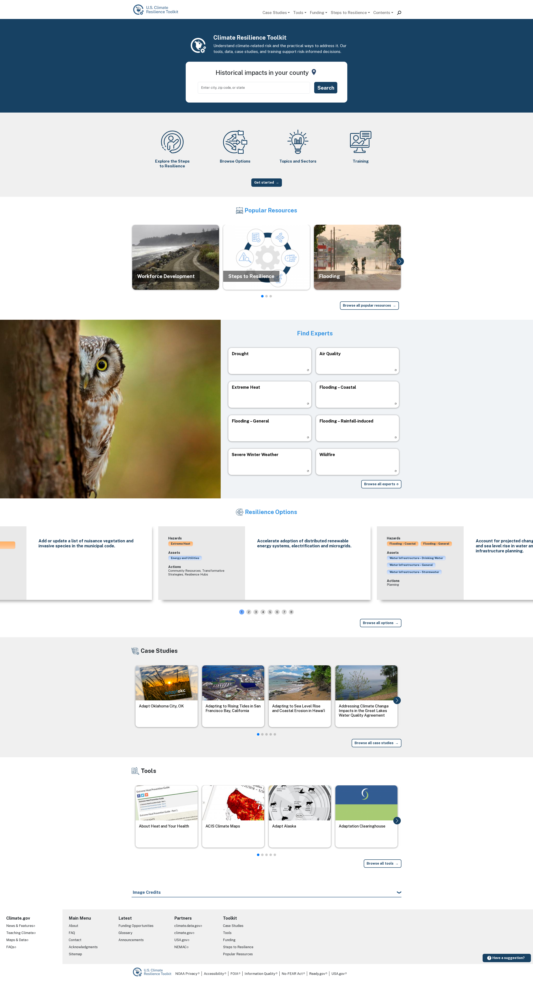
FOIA (234, 974)
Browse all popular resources (367, 305)
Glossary (125, 933)
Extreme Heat (180, 543)
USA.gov (180, 940)
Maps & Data (16, 940)
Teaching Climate (20, 933)
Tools (298, 12)
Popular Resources (238, 954)
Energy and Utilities (185, 558)
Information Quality (260, 974)
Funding (317, 12)
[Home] (158, 9)
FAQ (72, 933)
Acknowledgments (83, 947)
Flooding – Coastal (403, 543)
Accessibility (214, 974)
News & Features (19, 926)
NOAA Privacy (186, 974)
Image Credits (147, 892)
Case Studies (275, 12)
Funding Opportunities (135, 926)
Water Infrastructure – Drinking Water (416, 558)
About (73, 926)
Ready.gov (317, 974)
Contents (381, 12)
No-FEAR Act (292, 974)
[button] (400, 261)
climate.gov (183, 933)
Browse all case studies (374, 743)
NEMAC (180, 947)
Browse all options (378, 623)
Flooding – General (436, 543)
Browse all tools (380, 863)
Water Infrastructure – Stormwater (414, 572)
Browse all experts (379, 484)
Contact (75, 940)
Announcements (131, 940)
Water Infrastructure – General (411, 565)
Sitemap (75, 954)
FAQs (10, 947)
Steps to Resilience (349, 12)
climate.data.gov (187, 926)
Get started (264, 182)
